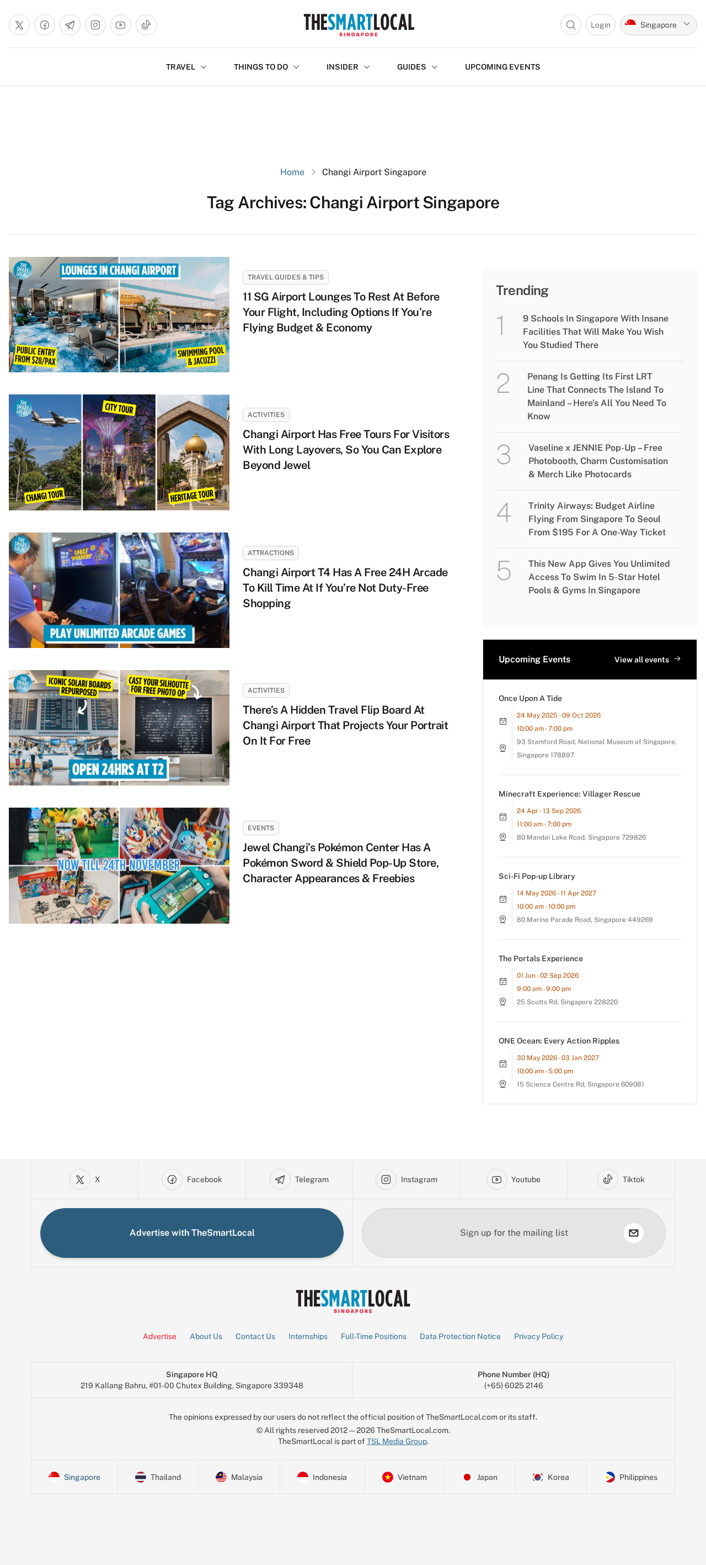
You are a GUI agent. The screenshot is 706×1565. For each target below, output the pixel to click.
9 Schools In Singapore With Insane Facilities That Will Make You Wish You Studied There (595, 331)
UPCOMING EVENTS (503, 66)
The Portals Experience (541, 958)
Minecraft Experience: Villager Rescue (569, 793)
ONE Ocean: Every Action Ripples (559, 1040)
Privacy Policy (538, 1336)
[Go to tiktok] (146, 24)
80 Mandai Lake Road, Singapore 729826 (581, 837)
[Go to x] (19, 24)
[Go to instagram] (95, 24)
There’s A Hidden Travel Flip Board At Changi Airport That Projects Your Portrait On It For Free (345, 725)
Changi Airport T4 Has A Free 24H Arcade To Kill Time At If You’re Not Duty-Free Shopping (345, 588)
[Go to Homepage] (358, 24)
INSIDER (343, 66)
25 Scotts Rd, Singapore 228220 (567, 1002)
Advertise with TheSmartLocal (192, 1232)
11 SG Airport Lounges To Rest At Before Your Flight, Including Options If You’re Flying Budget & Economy (341, 312)
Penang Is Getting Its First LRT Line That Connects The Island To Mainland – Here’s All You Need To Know (596, 396)
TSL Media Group (397, 1441)
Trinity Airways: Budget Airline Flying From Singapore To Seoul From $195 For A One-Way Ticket (597, 519)
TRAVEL (180, 66)
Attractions (271, 553)
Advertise (159, 1336)
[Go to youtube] (120, 24)
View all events (641, 659)
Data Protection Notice (460, 1336)
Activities (266, 415)
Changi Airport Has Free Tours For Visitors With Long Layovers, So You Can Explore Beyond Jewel (346, 450)
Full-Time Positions (374, 1336)
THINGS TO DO (261, 66)
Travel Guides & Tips (286, 277)
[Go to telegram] (70, 24)
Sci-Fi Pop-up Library (537, 876)
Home (292, 172)
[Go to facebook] (44, 24)
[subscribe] (634, 1233)
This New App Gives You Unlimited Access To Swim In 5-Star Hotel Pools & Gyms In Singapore (599, 577)
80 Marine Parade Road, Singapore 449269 (585, 920)
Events (261, 828)
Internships (308, 1336)
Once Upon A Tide (530, 698)
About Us (206, 1336)
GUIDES (411, 66)
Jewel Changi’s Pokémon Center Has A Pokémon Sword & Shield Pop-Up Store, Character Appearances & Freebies (340, 863)
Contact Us (255, 1336)
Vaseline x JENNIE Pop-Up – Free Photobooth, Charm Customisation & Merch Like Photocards (598, 460)
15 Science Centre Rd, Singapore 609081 (580, 1084)
